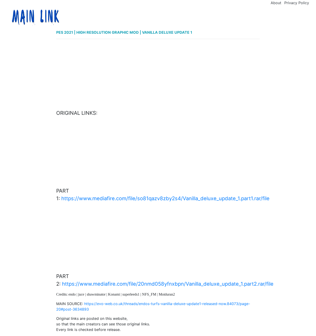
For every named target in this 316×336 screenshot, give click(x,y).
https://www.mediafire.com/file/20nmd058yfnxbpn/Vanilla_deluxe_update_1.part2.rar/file (167, 284)
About (276, 2)
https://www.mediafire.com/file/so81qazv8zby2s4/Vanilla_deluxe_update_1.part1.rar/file (165, 198)
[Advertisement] (158, 75)
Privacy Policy (296, 2)
